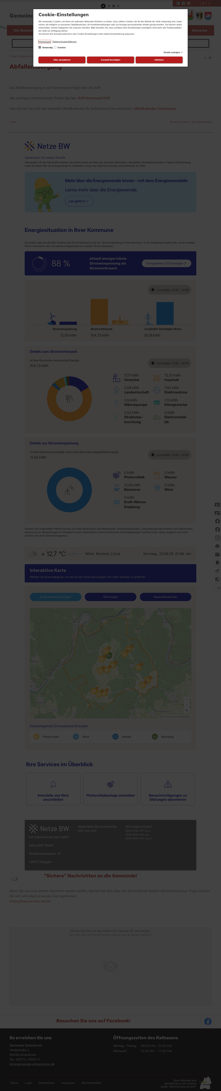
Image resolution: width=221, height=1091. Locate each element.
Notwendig (47, 47)
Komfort (61, 47)
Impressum (45, 41)
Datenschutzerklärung (64, 41)
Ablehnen (159, 60)
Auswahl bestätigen (110, 60)
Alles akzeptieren (61, 60)
